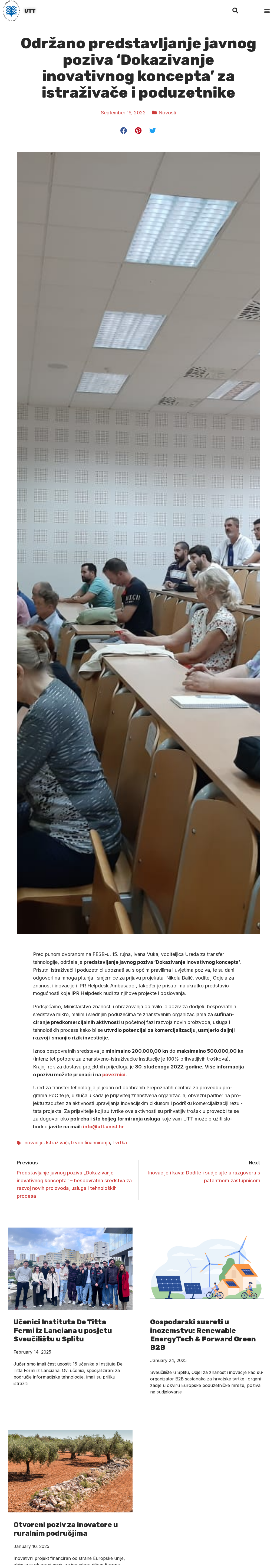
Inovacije (33, 1143)
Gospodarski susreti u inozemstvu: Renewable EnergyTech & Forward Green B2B (203, 1335)
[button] (267, 11)
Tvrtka (119, 1143)
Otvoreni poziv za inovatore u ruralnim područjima (66, 1529)
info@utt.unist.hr (103, 1126)
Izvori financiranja (90, 1143)
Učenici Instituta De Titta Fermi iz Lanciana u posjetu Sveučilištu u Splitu (63, 1330)
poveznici (114, 1074)
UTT (30, 11)
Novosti (167, 112)
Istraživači (57, 1143)
